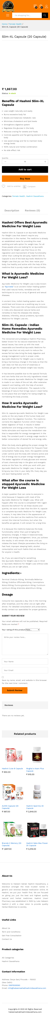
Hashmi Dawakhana (35, 196)
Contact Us (7, 939)
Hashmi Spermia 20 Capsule (35, 807)
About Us (6, 928)
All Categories (8, 958)
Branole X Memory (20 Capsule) (11, 844)
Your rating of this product (14, 630)
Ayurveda (9, 287)
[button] (9, 764)
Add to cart (25, 169)
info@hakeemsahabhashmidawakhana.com (27, 988)
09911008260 (14, 985)
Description (11, 210)
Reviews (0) (32, 210)
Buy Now (25, 178)
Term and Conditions (11, 932)
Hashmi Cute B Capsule (12, 768)
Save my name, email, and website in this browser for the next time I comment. (24, 681)
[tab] (12, 211)
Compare (31, 186)
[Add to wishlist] (15, 764)
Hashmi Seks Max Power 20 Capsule (37, 844)
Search (45, 15)
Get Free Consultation (11, 935)
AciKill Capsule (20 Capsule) (10, 807)
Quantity (5, 158)
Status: (5, 93)
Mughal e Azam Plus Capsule (35, 769)
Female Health (18, 196)
